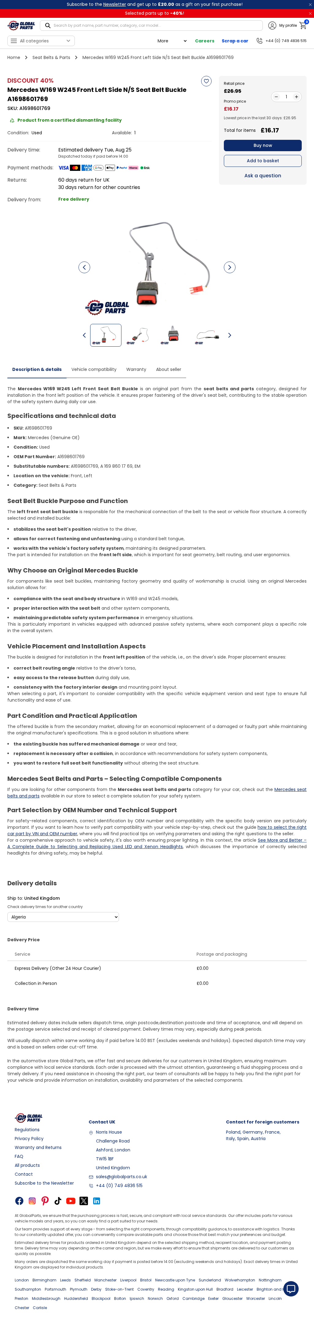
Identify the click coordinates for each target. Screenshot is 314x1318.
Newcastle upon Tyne (175, 1280)
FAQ (19, 1156)
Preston (21, 1298)
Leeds (65, 1280)
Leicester (245, 1289)
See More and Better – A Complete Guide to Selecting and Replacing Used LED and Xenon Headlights (157, 843)
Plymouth (78, 1289)
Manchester (105, 1280)
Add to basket (263, 161)
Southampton (28, 1289)
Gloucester (232, 1298)
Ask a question (262, 175)
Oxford (173, 1298)
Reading (166, 1289)
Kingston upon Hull (195, 1289)
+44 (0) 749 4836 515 (119, 1185)
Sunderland (210, 1280)
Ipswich (137, 1298)
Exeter (213, 1298)
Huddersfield (76, 1298)
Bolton (120, 1298)
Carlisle (40, 1307)
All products (27, 1165)
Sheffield (83, 1280)
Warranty (136, 369)
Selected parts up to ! (154, 13)
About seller (168, 369)
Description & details (37, 369)
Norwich (155, 1298)
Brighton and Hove (274, 1289)
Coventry (145, 1289)
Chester (22, 1307)
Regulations (27, 1130)
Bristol (145, 1280)
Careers (204, 41)
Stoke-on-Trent (119, 1289)
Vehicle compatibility (94, 369)
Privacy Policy (29, 1138)
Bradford (224, 1289)
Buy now (263, 145)
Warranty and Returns (38, 1147)
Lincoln (275, 1298)
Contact (24, 1174)
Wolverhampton (240, 1280)
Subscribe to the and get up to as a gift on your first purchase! (155, 4)
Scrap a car (235, 41)
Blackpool (101, 1298)
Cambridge (193, 1298)
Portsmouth (55, 1289)
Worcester (255, 1298)
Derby (96, 1289)
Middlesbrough (46, 1298)
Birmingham (44, 1280)
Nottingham (270, 1280)
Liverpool (128, 1280)
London (22, 1280)
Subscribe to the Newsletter (44, 1183)
